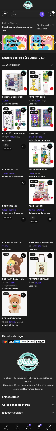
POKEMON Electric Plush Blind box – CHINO (14, 243)
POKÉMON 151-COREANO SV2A (10, 207)
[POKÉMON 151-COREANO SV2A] (14, 191)
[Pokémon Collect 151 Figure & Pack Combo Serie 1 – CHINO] (14, 82)
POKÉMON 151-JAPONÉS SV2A (36, 207)
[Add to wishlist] (23, 73)
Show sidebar (13, 64)
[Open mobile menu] (5, 14)
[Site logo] (28, 4)
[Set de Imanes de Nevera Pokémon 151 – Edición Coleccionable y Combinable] (41, 154)
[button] (10, 104)
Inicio (4, 23)
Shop (12, 23)
